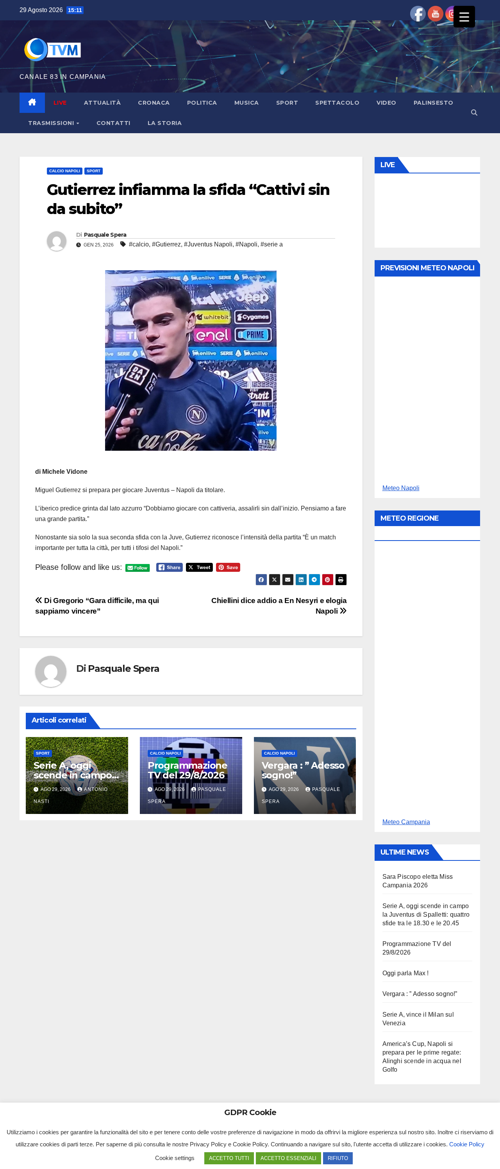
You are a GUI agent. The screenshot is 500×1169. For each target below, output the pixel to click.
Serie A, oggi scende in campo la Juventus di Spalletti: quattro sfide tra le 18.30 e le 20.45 (426, 914)
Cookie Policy (466, 1144)
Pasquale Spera (105, 234)
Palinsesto (434, 102)
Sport (287, 102)
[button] (474, 112)
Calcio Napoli (64, 171)
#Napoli (246, 244)
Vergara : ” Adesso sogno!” (303, 770)
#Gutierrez (166, 244)
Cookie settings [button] (175, 1158)
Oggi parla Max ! (405, 973)
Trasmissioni (52, 123)
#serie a (272, 244)
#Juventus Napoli (208, 244)
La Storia (165, 123)
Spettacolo (337, 102)
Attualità (102, 102)
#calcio (139, 244)
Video (386, 102)
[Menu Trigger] (464, 16)
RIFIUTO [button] (338, 1158)
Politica (202, 102)
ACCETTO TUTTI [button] (229, 1158)
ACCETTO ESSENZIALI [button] (288, 1158)
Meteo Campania (406, 822)
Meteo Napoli (401, 488)
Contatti (113, 123)
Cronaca (154, 102)
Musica (246, 102)
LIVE (60, 102)
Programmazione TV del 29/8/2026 (187, 770)
